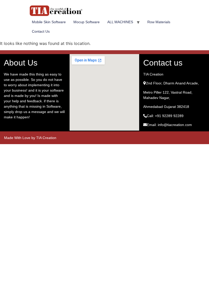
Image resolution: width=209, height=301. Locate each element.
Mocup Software (86, 22)
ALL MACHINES (120, 22)
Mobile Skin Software (49, 22)
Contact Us (41, 31)
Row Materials (158, 22)
